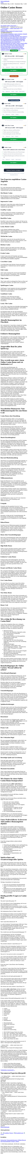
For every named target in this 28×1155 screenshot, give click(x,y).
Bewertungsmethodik (6, 1141)
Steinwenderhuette (5, 1)
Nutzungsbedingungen (12, 1140)
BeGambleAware (18, 1133)
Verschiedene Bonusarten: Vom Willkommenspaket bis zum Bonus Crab (13, 40)
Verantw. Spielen (15, 1141)
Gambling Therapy (8, 1133)
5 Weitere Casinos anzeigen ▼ (14, 170)
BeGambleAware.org (14, 174)
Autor (2, 2)
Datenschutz (3, 1140)
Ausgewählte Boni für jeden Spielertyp (17, 36)
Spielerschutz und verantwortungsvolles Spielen (12, 48)
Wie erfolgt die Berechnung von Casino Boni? (13, 41)
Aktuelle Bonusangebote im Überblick (14, 34)
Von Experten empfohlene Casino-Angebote (11, 34)
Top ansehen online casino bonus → (9, 25)
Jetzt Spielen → (14, 70)
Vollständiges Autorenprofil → (8, 1070)
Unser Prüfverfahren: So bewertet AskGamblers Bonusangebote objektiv (12, 46)
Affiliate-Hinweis (22, 1140)
